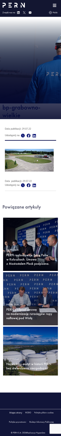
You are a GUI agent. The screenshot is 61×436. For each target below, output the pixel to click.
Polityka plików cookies (44, 412)
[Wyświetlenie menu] (54, 5)
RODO (28, 412)
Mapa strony (15, 412)
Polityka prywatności (17, 421)
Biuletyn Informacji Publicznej (41, 421)
